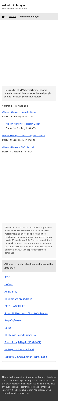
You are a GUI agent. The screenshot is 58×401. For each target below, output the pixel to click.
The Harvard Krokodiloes (18, 298)
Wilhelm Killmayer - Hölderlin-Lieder (19, 112)
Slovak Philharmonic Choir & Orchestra (26, 313)
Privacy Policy (8, 393)
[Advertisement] (29, 53)
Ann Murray (10, 291)
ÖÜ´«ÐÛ (8, 284)
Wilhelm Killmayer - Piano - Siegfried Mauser (23, 135)
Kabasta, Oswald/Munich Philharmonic (25, 356)
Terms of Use (23, 393)
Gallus (7, 327)
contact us (44, 387)
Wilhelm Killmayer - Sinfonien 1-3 (18, 147)
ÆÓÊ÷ (7, 277)
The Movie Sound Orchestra (20, 334)
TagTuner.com (26, 390)
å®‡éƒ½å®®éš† (13, 320)
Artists (12, 16)
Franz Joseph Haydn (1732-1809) (22, 342)
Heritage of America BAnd (19, 349)
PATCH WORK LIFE (14, 306)
